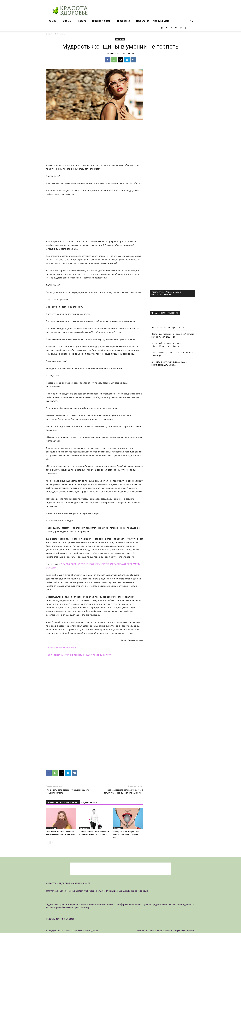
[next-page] (52, 842)
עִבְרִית (86, 891)
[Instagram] (171, 27)
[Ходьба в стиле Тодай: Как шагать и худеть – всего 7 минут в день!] (94, 818)
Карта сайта (180, 931)
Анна (112, 53)
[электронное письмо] (120, 59)
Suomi (64, 891)
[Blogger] (162, 27)
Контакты (191, 931)
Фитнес (67, 21)
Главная (52, 21)
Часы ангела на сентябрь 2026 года (168, 327)
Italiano (92, 891)
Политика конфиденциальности (159, 931)
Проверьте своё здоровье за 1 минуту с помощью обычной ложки (126, 834)
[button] (191, 21)
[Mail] (176, 27)
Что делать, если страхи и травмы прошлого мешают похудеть (67, 791)
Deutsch (79, 891)
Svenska (126, 891)
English (57, 891)
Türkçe (134, 891)
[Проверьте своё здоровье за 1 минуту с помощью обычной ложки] (128, 818)
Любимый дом (161, 21)
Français (71, 891)
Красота (81, 21)
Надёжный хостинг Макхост (60, 918)
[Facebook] (166, 27)
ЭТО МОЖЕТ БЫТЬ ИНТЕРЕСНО (63, 802)
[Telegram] (185, 27)
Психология (142, 21)
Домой (49, 34)
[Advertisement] (94, 142)
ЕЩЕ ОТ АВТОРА (89, 802)
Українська (143, 891)
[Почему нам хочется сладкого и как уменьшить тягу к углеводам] (61, 818)
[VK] (133, 59)
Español (118, 891)
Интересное (123, 21)
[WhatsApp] (114, 59)
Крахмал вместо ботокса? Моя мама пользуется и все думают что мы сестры (123, 791)
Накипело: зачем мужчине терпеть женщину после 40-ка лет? (78, 654)
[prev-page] (48, 842)
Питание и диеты (101, 21)
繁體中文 (50, 891)
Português (101, 891)
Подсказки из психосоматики (61, 647)
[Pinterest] (181, 27)
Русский (110, 891)
